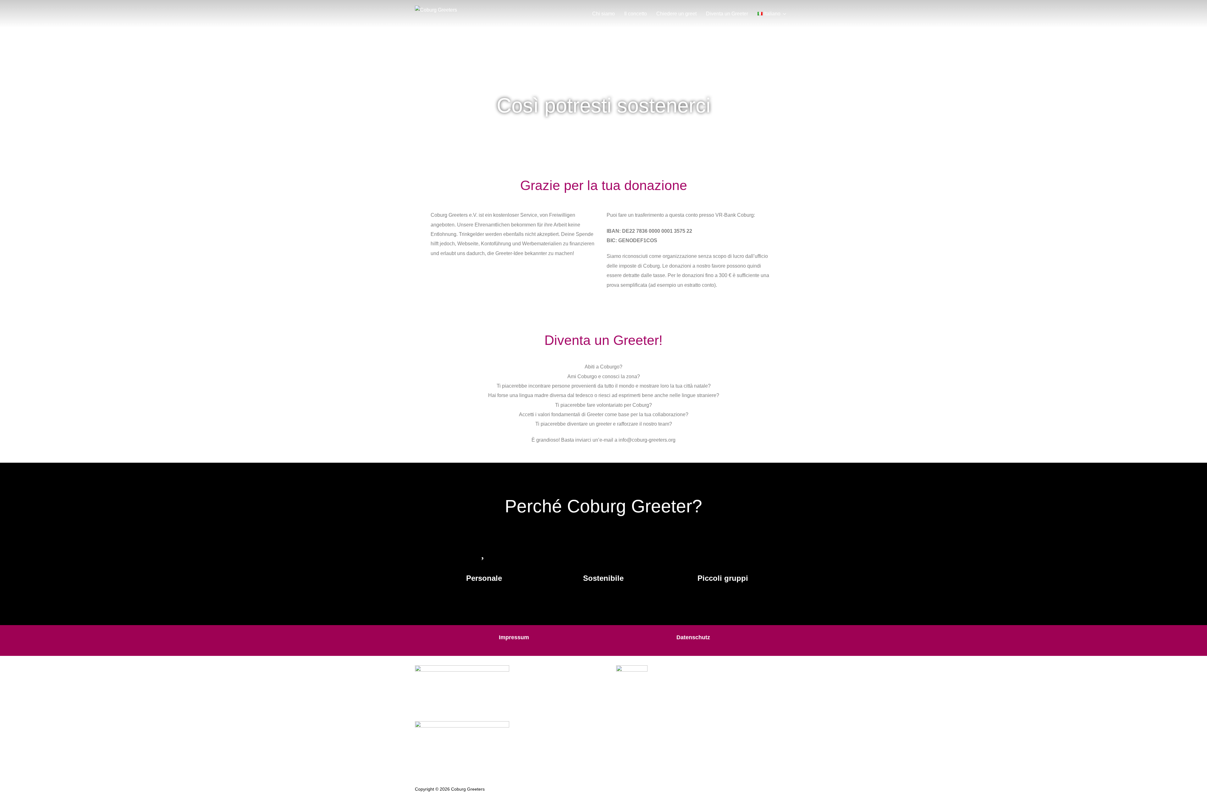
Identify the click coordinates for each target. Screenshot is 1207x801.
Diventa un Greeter (727, 13)
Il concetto (635, 13)
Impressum (514, 637)
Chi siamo (603, 13)
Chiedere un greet (676, 13)
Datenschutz (693, 637)
